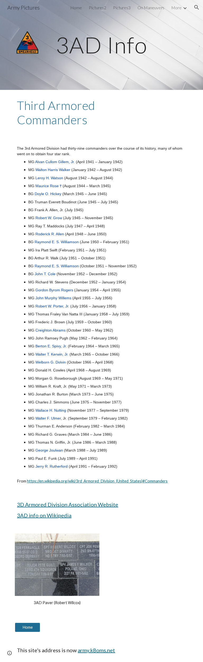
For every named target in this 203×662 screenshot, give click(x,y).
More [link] (176, 7)
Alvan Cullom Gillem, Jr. (55, 162)
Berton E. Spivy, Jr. (51, 346)
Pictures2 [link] (97, 7)
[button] (196, 7)
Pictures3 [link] (122, 7)
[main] (101, 44)
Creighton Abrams (50, 330)
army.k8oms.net (96, 650)
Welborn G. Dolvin (50, 362)
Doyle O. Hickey (48, 194)
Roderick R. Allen (49, 234)
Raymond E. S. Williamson (57, 242)
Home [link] (76, 7)
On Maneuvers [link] (150, 7)
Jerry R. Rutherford (51, 466)
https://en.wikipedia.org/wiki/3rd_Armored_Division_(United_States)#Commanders (97, 481)
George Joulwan (49, 450)
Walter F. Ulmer (48, 418)
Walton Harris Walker (52, 170)
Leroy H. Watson (49, 178)
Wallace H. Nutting (50, 410)
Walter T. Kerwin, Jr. (51, 354)
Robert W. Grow (48, 218)
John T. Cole (45, 274)
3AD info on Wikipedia (44, 515)
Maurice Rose (47, 186)
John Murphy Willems (53, 298)
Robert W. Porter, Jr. (52, 306)
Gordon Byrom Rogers (54, 290)
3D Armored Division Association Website (67, 504)
